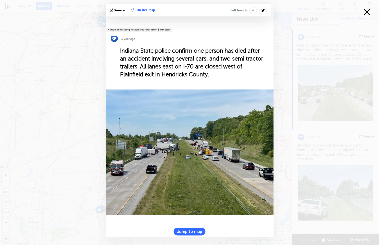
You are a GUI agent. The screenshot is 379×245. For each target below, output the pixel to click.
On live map (145, 10)
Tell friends (238, 10)
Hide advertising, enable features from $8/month (140, 29)
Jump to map (189, 231)
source (119, 10)
